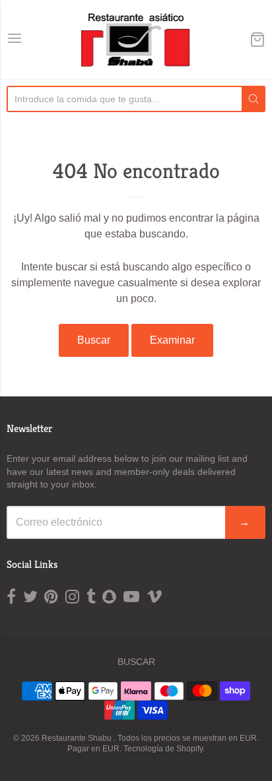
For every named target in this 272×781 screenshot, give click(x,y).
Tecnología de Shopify (163, 748)
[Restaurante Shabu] (136, 40)
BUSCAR (136, 661)
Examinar (172, 340)
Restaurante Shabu (78, 738)
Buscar (93, 340)
